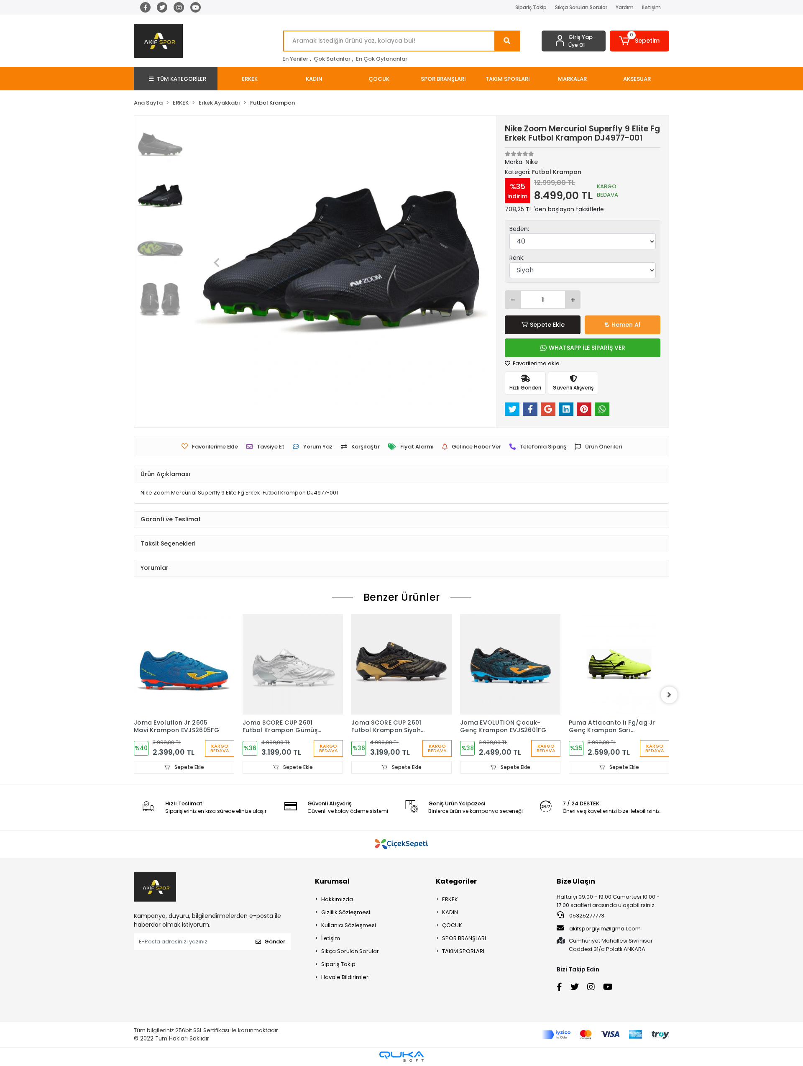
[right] (669, 695)
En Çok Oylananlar (381, 59)
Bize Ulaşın (576, 881)
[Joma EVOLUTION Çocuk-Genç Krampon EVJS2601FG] (510, 664)
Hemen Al (625, 324)
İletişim (651, 7)
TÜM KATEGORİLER (181, 79)
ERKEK (450, 899)
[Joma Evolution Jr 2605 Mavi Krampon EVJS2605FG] (184, 664)
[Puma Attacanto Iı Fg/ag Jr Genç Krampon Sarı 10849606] (619, 664)
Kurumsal (332, 881)
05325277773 (586, 916)
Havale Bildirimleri (345, 977)
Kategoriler (456, 881)
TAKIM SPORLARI (463, 951)
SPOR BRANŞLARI (464, 938)
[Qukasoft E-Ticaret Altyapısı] (401, 1056)
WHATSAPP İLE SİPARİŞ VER (587, 347)
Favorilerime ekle (535, 363)
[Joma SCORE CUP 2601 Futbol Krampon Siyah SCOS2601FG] (401, 664)
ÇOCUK (452, 925)
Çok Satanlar (332, 59)
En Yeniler (295, 59)
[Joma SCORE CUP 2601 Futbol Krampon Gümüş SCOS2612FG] (293, 664)
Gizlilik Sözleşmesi (345, 912)
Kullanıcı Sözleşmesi (348, 925)
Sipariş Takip (531, 7)
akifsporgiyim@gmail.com (605, 929)
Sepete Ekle (547, 324)
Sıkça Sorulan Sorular (581, 7)
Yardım (625, 7)
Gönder (274, 942)
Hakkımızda (337, 899)
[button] (640, 41)
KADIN (450, 912)
